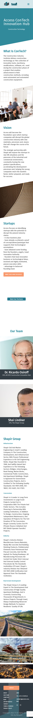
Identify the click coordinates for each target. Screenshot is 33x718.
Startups (6, 697)
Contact (11, 688)
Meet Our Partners (16, 299)
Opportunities (7, 701)
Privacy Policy (7, 708)
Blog (4, 699)
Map (17, 701)
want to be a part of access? (13, 274)
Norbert (19, 715)
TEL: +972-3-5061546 (22, 696)
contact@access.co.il (22, 699)
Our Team (6, 695)
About (5, 693)
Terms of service (8, 706)
